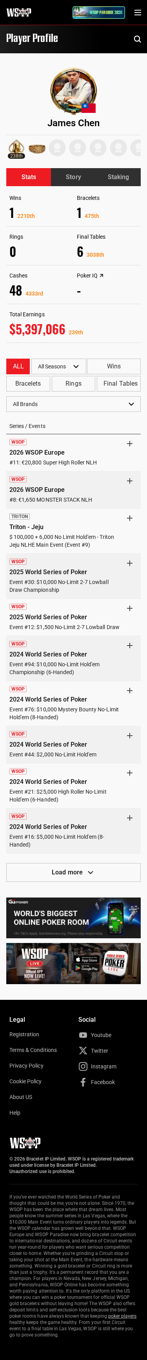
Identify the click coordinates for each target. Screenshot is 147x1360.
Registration (24, 1034)
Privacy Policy (26, 1066)
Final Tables (120, 383)
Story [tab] (73, 177)
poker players (122, 1316)
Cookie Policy (25, 1081)
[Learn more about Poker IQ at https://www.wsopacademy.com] (101, 275)
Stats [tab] (29, 177)
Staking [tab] (118, 177)
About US (20, 1097)
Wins (114, 366)
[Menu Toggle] (137, 12)
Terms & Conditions (33, 1050)
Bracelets (28, 383)
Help (14, 1113)
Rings (73, 383)
